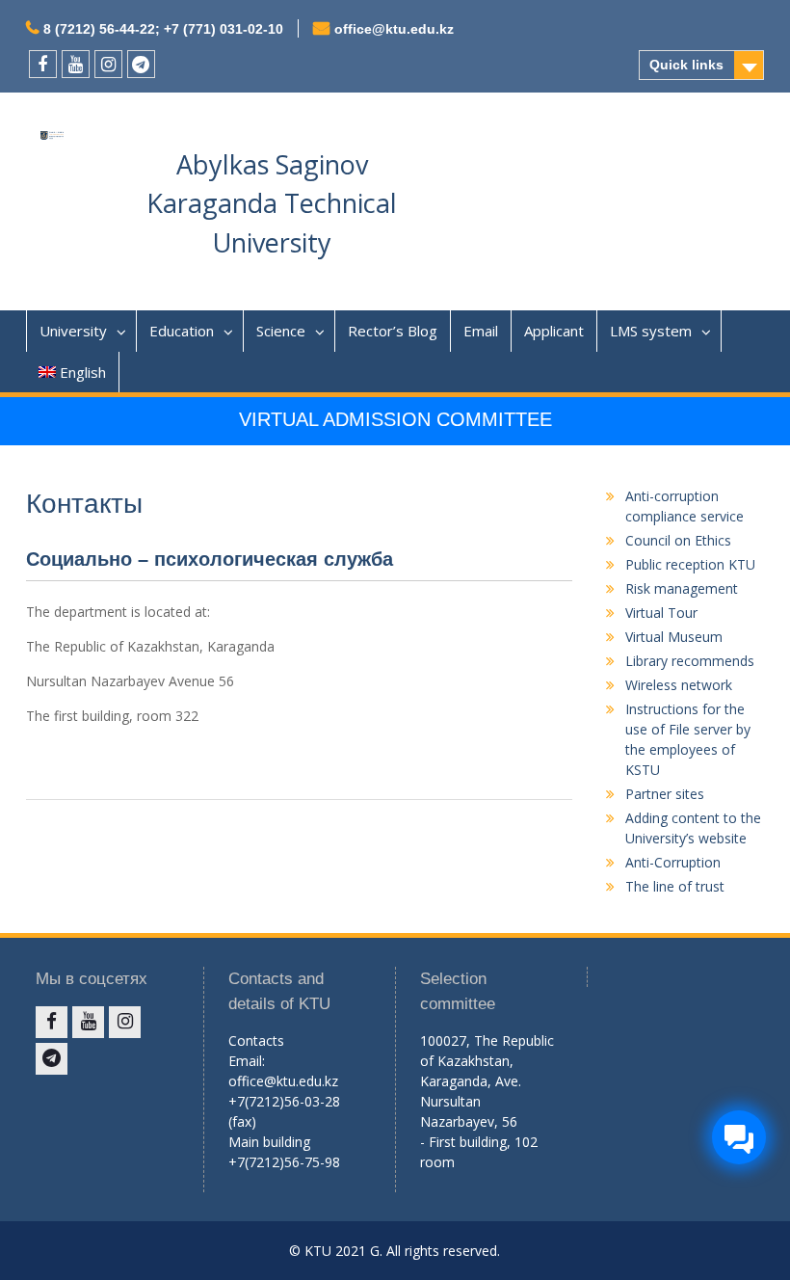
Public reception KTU (690, 564)
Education (181, 330)
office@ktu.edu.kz (394, 29)
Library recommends (689, 661)
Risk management (681, 588)
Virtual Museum (674, 636)
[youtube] (76, 64)
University (73, 330)
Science (280, 330)
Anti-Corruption (673, 862)
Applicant (554, 330)
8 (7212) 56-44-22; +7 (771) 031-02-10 (163, 29)
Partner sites (664, 794)
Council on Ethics (678, 540)
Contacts (256, 1040)
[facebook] (43, 64)
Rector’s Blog (392, 330)
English (83, 372)
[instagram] (108, 64)
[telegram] (141, 64)
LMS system (651, 330)
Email (480, 330)
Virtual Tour (661, 612)
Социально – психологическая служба (209, 559)
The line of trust (674, 886)
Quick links (686, 64)
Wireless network (678, 685)
